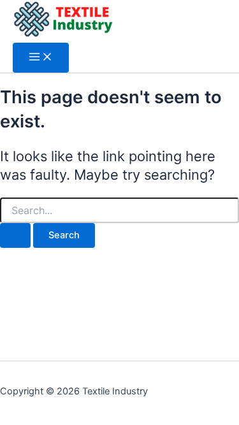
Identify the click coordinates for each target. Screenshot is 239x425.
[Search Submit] (15, 235)
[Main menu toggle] (41, 58)
